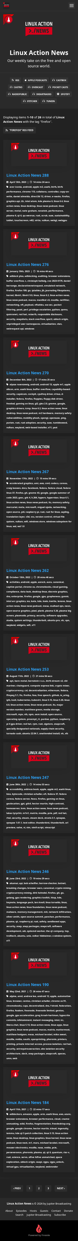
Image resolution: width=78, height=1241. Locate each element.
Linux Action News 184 (27, 1102)
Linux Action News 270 (27, 372)
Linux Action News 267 (27, 471)
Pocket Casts (60, 87)
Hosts (33, 1211)
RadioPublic (19, 94)
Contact (56, 1211)
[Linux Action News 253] (39, 648)
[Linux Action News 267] (39, 451)
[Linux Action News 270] (39, 352)
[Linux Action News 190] (39, 964)
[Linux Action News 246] (39, 851)
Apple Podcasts (37, 80)
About (9, 1211)
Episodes (21, 1211)
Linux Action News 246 (27, 871)
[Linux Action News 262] (39, 549)
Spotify (65, 94)
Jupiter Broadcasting (39, 1214)
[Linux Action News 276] (39, 243)
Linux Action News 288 (27, 175)
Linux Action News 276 (27, 264)
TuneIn (50, 101)
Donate (68, 1211)
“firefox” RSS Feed (21, 130)
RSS (17, 80)
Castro (18, 87)
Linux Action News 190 (27, 984)
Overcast (37, 87)
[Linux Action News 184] (39, 1081)
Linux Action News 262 (27, 570)
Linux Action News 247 (27, 777)
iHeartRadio (43, 94)
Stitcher (32, 101)
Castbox (61, 80)
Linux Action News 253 (27, 669)
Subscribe (60, 1214)
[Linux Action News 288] (39, 154)
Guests (44, 1211)
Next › (61, 1188)
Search (19, 1214)
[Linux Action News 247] (39, 757)
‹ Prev (17, 1188)
